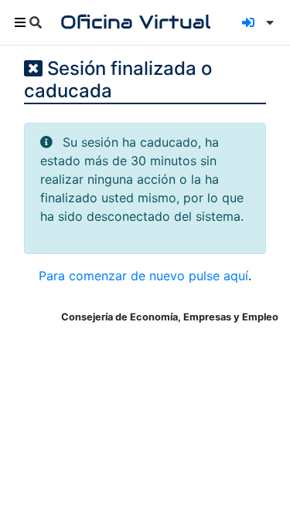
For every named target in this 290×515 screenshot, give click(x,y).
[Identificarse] (248, 22)
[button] (267, 22)
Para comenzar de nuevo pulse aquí (143, 275)
